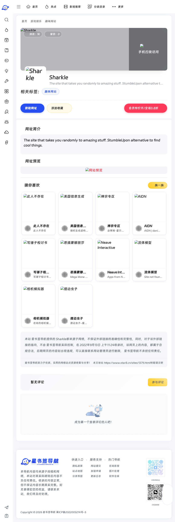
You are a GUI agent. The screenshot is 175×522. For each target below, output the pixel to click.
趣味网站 (50, 21)
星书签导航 (49, 512)
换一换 (159, 185)
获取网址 (31, 108)
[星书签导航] (39, 463)
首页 (24, 21)
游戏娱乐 (36, 21)
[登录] (169, 7)
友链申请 (96, 471)
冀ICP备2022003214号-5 (71, 512)
